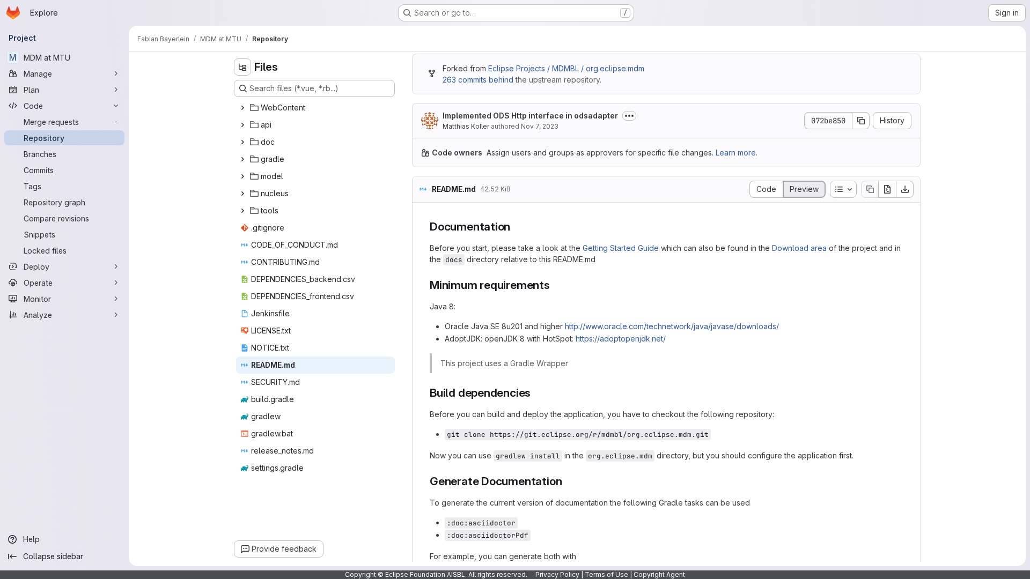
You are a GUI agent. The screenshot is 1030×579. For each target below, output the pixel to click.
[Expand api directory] (242, 124)
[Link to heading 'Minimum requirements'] (556, 285)
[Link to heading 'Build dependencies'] (537, 392)
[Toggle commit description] (629, 116)
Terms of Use (606, 574)
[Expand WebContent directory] (242, 107)
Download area (799, 248)
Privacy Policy (557, 574)
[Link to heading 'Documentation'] (516, 226)
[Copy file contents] (869, 189)
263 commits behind (478, 79)
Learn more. (736, 152)
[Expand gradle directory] (242, 159)
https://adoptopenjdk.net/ (621, 338)
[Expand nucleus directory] (242, 193)
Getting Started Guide (621, 248)
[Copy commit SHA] (861, 120)
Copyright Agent (659, 574)
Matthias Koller (466, 126)
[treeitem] (315, 107)
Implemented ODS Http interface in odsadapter (530, 115)
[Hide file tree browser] (242, 67)
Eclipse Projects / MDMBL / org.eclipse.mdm (566, 68)
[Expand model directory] (242, 176)
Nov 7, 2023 (539, 126)
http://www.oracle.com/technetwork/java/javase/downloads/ (672, 326)
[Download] (905, 189)
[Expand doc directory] (242, 142)
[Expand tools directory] (242, 210)
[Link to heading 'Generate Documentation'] (568, 481)
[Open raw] (887, 189)
